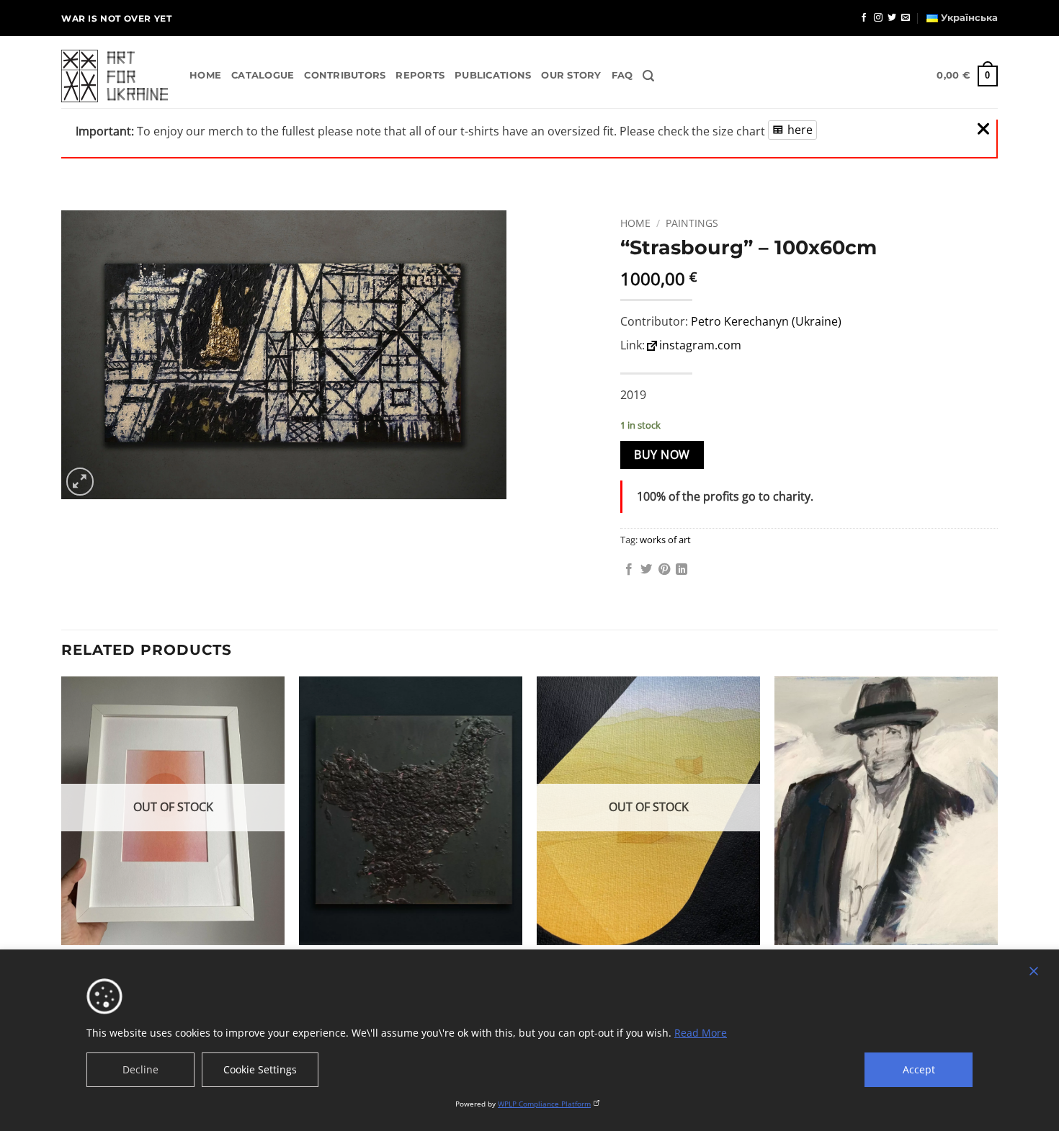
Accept (919, 1069)
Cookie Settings (260, 1069)
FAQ (622, 75)
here (800, 130)
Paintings (692, 223)
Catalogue (262, 75)
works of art (665, 539)
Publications (493, 75)
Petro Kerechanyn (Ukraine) (766, 321)
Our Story (571, 75)
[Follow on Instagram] (878, 18)
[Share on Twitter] (646, 569)
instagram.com (700, 345)
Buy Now (661, 454)
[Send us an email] (905, 18)
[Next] (997, 861)
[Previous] (62, 861)
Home (205, 75)
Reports (420, 75)
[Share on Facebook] (629, 569)
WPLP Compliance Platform (544, 1104)
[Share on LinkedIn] (681, 569)
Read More (700, 1033)
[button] (648, 76)
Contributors (344, 75)
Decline (140, 1069)
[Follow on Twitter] (892, 18)
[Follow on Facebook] (863, 18)
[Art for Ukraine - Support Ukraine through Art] (114, 76)
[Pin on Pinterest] (664, 569)
